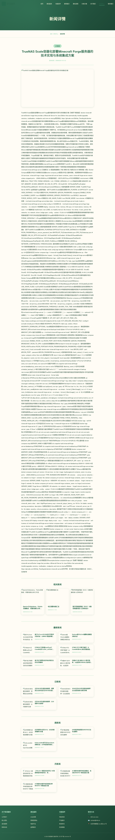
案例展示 (67, 4)
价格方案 (84, 4)
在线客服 (62, 827)
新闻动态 (4, 827)
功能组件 (58, 4)
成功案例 (4, 824)
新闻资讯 (62, 824)
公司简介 (4, 817)
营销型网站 (33, 820)
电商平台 (33, 824)
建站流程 (75, 4)
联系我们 (110, 4)
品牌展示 (33, 827)
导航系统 (62, 817)
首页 (42, 4)
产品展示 (62, 820)
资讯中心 (102, 4)
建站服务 (49, 4)
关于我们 (93, 4)
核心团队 (4, 820)
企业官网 (33, 817)
